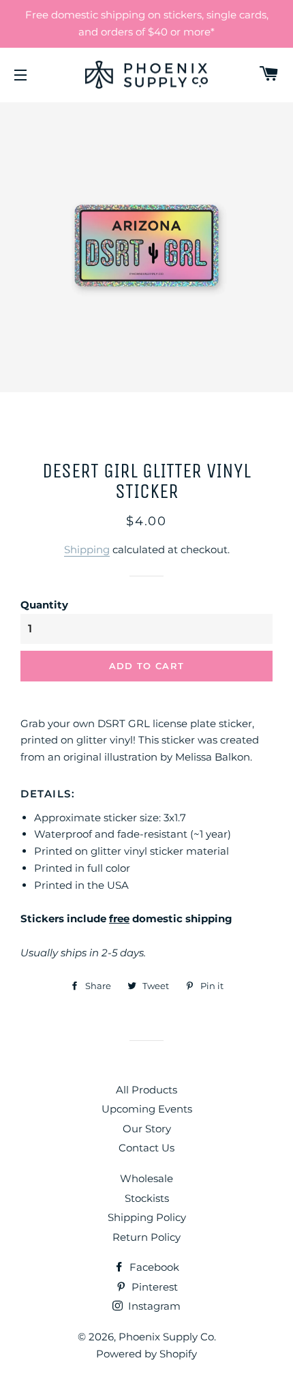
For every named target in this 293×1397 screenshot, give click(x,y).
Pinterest (153, 1286)
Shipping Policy (147, 1217)
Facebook (153, 1267)
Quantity (44, 604)
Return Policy (146, 1237)
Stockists (147, 1198)
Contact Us (146, 1147)
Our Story (147, 1128)
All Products (146, 1089)
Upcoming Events (147, 1108)
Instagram (153, 1305)
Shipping (87, 549)
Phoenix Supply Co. (167, 1336)
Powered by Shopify (146, 1353)
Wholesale (146, 1178)
